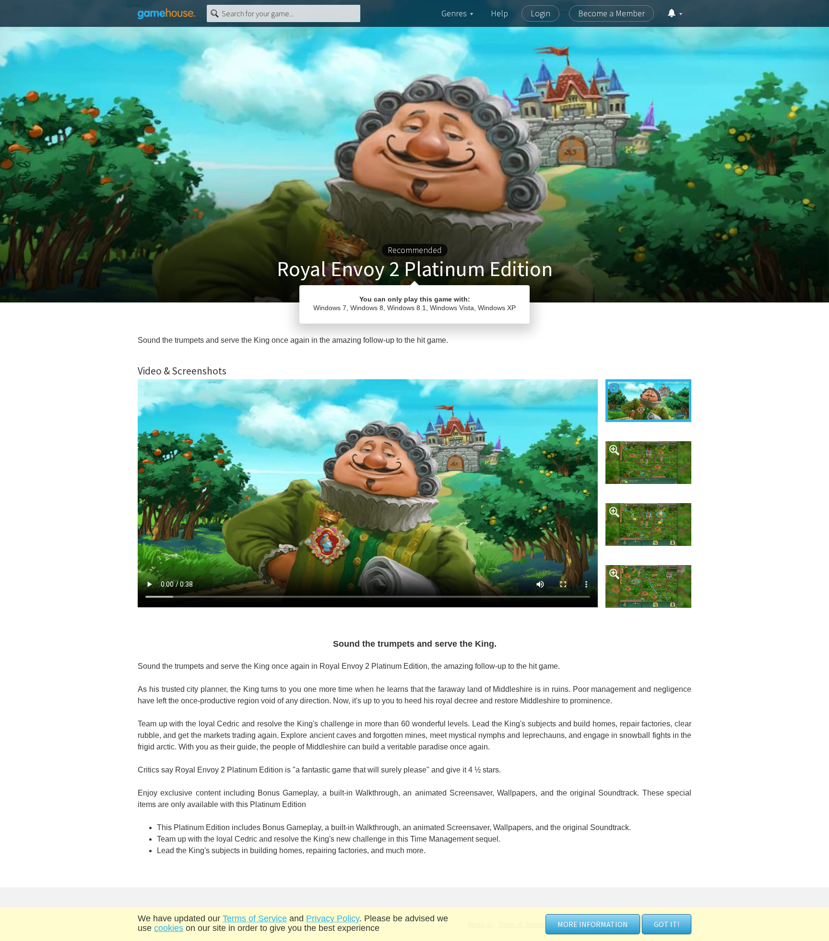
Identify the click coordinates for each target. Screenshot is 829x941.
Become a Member (611, 13)
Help (499, 13)
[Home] (166, 13)
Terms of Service (255, 918)
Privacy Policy (332, 918)
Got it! (666, 924)
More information (592, 924)
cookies (168, 928)
